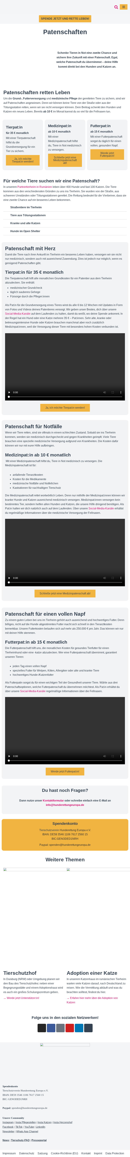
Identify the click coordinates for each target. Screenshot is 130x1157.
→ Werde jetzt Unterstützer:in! (21, 998)
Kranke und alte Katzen (25, 223)
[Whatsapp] (88, 1028)
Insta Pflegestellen (26, 1122)
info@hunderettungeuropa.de (65, 805)
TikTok (19, 1126)
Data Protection (114, 1153)
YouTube (29, 1126)
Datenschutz (26, 1153)
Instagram (8, 1122)
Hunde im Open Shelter (25, 231)
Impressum (9, 1153)
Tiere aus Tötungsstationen (28, 215)
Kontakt (86, 1153)
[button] (65, 207)
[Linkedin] (79, 1028)
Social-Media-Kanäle (17, 313)
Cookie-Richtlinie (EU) (64, 1153)
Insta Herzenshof (62, 1122)
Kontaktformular (53, 800)
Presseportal (39, 1140)
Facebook (8, 1126)
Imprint (98, 1153)
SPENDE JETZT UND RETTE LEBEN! (65, 18)
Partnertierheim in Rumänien (34, 186)
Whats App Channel (27, 1131)
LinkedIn (40, 1126)
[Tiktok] (60, 1028)
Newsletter (8, 1131)
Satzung (43, 1153)
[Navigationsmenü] (123, 7)
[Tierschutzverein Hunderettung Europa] (19, 6)
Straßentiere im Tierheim (26, 207)
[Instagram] (42, 1028)
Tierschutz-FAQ (20, 1140)
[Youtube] (70, 1028)
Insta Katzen (44, 1122)
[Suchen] (116, 7)
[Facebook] (51, 1028)
